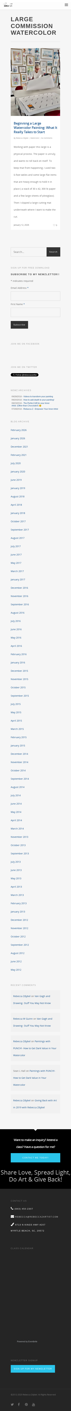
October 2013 (18, 845)
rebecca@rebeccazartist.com (36, 1217)
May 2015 (16, 712)
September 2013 (20, 853)
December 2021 (19, 446)
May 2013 (16, 878)
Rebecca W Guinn (23, 1018)
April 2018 (16, 504)
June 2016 (16, 629)
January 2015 (18, 745)
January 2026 (18, 438)
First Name (18, 304)
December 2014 (19, 753)
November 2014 (19, 762)
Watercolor (34, 138)
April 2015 (16, 720)
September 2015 (20, 695)
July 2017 (16, 546)
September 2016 (20, 604)
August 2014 (17, 787)
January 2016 (18, 662)
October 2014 (18, 770)
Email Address (20, 287)
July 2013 (16, 861)
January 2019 (18, 488)
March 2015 (17, 728)
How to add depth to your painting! (38, 400)
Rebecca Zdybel (22, 138)
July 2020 (16, 463)
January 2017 (18, 579)
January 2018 (18, 513)
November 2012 (19, 928)
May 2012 (16, 969)
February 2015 (19, 737)
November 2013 (19, 836)
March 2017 (17, 571)
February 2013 (19, 903)
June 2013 (16, 870)
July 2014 (16, 795)
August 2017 (17, 538)
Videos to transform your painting (38, 396)
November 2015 (19, 679)
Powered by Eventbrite (27, 1341)
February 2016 (19, 654)
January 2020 (18, 471)
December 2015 (19, 670)
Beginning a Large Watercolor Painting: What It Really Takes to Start (35, 127)
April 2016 (16, 645)
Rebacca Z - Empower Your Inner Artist (40, 409)
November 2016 (19, 596)
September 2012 (20, 944)
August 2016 (17, 612)
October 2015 (18, 687)
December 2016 (19, 587)
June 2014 (16, 803)
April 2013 (16, 886)
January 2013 (18, 911)
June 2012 (16, 961)
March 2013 (17, 895)
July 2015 (16, 704)
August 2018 (17, 496)
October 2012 (18, 936)
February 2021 (19, 454)
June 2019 (16, 479)
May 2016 (16, 637)
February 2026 (19, 430)
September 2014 (20, 778)
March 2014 (17, 828)
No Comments (46, 138)
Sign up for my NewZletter (33, 1369)
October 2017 (18, 521)
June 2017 (16, 554)
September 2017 (20, 529)
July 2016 (16, 621)
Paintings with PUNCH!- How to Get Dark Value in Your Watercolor (34, 1048)
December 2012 (19, 919)
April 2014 (16, 820)
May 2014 (16, 812)
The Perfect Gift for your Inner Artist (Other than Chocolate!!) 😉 (31, 404)
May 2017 (16, 562)
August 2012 (17, 953)
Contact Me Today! (35, 1158)
